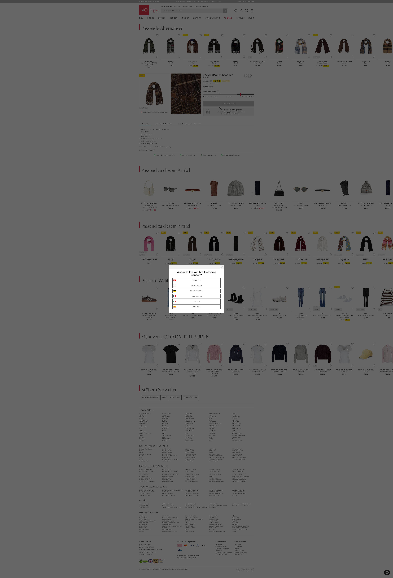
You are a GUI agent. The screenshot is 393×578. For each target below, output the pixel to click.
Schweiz (196, 280)
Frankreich (196, 296)
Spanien (196, 307)
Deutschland (196, 291)
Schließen (222, 267)
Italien (196, 301)
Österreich (196, 285)
